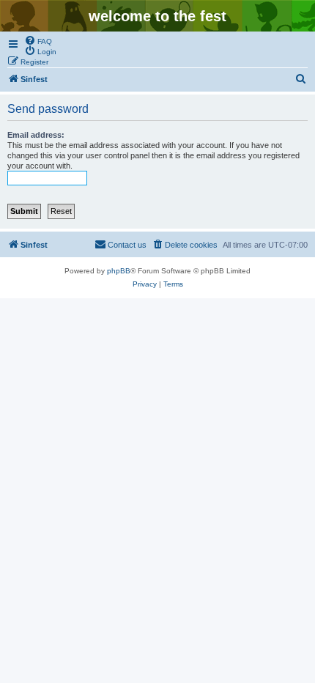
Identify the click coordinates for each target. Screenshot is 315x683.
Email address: (35, 134)
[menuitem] (38, 40)
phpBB (118, 271)
